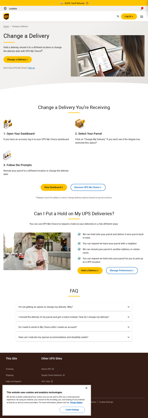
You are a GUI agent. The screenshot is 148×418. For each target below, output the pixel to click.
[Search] (118, 16)
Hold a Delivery (89, 270)
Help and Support (13, 381)
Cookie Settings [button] (106, 402)
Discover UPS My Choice (87, 187)
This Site (11, 358)
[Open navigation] (142, 16)
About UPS (46, 369)
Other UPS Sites (51, 358)
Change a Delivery (16, 59)
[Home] (6, 16)
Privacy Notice (76, 402)
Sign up (31, 67)
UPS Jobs (45, 381)
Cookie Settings (72, 409)
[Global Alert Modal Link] (87, 3)
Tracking (9, 369)
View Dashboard (52, 187)
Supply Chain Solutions (51, 375)
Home (6, 26)
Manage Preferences (121, 270)
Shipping (10, 375)
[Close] (86, 388)
